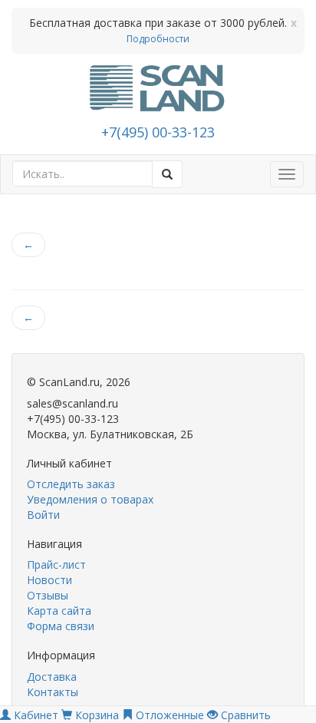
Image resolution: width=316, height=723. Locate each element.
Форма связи (60, 626)
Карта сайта (59, 610)
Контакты (52, 692)
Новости (49, 580)
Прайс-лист (56, 564)
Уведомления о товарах (90, 499)
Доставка (52, 676)
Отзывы (47, 595)
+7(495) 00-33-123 (158, 132)
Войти (43, 514)
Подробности (158, 38)
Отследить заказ (71, 484)
